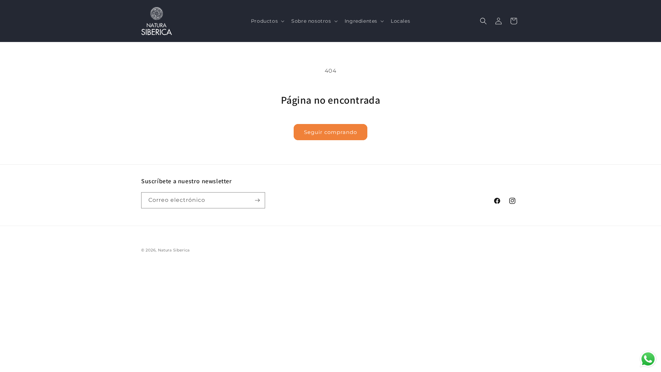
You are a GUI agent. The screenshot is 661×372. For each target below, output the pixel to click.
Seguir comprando (330, 132)
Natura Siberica (174, 250)
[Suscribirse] (257, 200)
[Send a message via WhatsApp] (648, 359)
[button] (267, 21)
